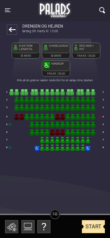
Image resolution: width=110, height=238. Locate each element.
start (93, 226)
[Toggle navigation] (102, 10)
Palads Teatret (55, 7)
